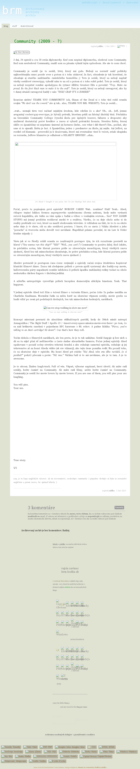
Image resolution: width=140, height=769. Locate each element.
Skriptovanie (20, 761)
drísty (67, 587)
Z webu (62, 761)
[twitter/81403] (64, 563)
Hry (10, 756)
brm (12, 10)
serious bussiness (62, 581)
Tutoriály (16, 747)
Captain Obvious (104, 756)
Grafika (42, 761)
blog (6, 26)
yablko (111, 491)
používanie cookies (84, 734)
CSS (93, 747)
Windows (132, 751)
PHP (49, 747)
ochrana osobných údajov (58, 734)
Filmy (111, 751)
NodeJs (73, 756)
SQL (54, 751)
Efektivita (75, 751)
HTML (111, 747)
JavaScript (17, 751)
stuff (14, 26)
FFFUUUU (52, 756)
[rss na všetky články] (75, 560)
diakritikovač (26, 26)
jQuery (38, 751)
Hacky (94, 751)
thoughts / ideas (78, 747)
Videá (34, 747)
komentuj (119, 507)
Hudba (27, 756)
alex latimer (59, 767)
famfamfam (49, 767)
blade (55, 544)
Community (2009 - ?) (38, 41)
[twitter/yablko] (64, 557)
